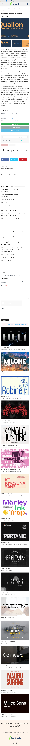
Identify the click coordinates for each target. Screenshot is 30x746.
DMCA (11, 732)
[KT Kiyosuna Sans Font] (15, 483)
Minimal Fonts (4, 520)
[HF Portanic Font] (15, 531)
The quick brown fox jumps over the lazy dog (15, 150)
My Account (15, 0)
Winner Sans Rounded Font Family (11, 469)
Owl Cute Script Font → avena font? (12, 199)
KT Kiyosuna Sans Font (7, 494)
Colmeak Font (5, 666)
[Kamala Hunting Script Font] (15, 434)
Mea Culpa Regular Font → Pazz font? (12, 218)
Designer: (4, 118)
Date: (3, 113)
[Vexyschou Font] (15, 409)
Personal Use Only (15, 120)
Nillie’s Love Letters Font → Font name (14, 221)
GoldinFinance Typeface (8, 641)
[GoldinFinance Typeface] (15, 630)
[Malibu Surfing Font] (15, 679)
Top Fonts (18, 734)
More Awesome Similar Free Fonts (15, 324)
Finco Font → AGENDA (9, 254)
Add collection (15, 130)
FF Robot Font (5, 347)
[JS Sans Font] (15, 582)
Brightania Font (5, 568)
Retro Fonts (11, 398)
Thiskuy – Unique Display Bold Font (9, 175)
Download (15, 124)
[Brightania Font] (15, 557)
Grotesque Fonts (12, 495)
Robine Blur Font (5, 396)
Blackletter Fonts (4, 422)
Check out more (16, 127)
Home (3, 9)
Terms (2, 732)
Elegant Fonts (11, 471)
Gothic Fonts (11, 13)
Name (3, 308)
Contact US (12, 734)
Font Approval (25, 732)
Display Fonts (4, 374)
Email (3, 314)
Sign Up (8, 0)
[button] (28, 4)
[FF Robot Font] (15, 336)
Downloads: (5, 116)
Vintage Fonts (12, 570)
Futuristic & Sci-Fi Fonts (6, 349)
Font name (7, 202)
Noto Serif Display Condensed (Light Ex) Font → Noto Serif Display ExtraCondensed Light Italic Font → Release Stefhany (12, 242)
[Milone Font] (15, 361)
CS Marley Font (5, 518)
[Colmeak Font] (15, 655)
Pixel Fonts (23, 349)
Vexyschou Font (5, 421)
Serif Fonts (17, 447)
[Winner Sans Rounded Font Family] (15, 458)
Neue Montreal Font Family (15, 205)
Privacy (7, 732)
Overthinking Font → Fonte (13, 257)
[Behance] (14, 743)
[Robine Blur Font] (15, 385)
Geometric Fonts (5, 13)
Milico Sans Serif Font (7, 714)
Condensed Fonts (5, 398)
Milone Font (4, 372)
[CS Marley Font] (15, 507)
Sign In (2, 0)
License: (4, 120)
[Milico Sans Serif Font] (15, 703)
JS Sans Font (5, 593)
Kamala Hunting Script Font (9, 445)
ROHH (12, 118)
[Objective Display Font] (15, 606)
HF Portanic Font (6, 542)
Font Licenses (17, 732)
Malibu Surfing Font (6, 690)
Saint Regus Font (9, 228)
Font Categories (9, 9)
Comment (4, 285)
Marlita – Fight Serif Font (7, 168)
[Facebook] (16, 743)
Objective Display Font (7, 617)
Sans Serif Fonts (18, 9)
